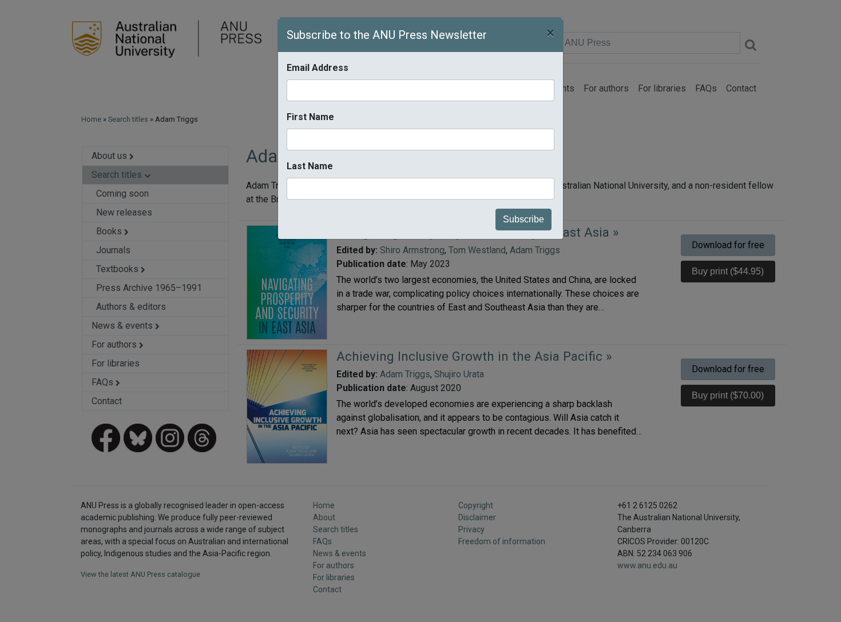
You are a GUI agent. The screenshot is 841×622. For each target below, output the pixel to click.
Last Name (310, 166)
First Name (310, 116)
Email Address (317, 67)
